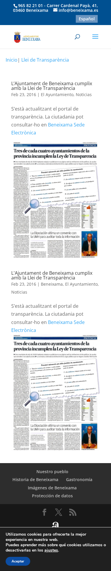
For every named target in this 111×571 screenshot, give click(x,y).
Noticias (84, 94)
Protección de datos (52, 495)
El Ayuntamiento (57, 94)
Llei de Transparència (45, 60)
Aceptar (18, 561)
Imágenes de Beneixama (52, 488)
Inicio (11, 60)
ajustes (51, 550)
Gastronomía (79, 479)
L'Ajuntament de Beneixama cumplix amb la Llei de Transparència (51, 275)
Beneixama (52, 284)
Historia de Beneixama (35, 479)
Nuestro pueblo (52, 471)
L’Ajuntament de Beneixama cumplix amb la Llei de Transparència (51, 85)
